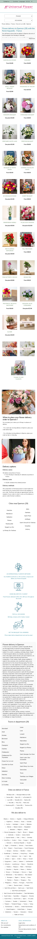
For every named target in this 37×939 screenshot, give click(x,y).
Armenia (16, 821)
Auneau (4, 735)
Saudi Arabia (7, 896)
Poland (15, 883)
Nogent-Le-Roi (9, 527)
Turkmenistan (8, 906)
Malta (21, 867)
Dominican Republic (19, 843)
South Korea (17, 898)
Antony (27, 529)
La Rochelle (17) (27, 797)
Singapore (24, 896)
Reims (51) (26, 802)
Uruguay (29, 909)
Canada (18, 835)
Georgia (9, 851)
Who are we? (4, 923)
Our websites (4, 927)
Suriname (7, 901)
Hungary (31, 853)
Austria (8, 824)
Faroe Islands (29, 845)
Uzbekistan (8, 912)
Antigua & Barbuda (28, 819)
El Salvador (14, 845)
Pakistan (9, 880)
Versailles (27, 526)
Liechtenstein (29, 861)
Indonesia (14, 856)
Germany (15, 851)
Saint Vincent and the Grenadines (13, 893)
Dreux (3, 768)
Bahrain (9, 827)
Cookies (20, 931)
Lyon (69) (9, 800)
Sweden (15, 901)
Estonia (21, 845)
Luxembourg (15, 864)
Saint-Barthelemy (29, 893)
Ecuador (29, 843)
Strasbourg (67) (10, 805)
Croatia (14, 840)
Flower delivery (6, 24)
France (13, 24)
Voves (22, 783)
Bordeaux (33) (10, 794)
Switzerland (23, 901)
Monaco (8, 872)
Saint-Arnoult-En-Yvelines (27, 522)
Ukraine (17, 906)
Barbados (12, 829)
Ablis (27, 509)
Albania (5, 819)
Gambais (27, 512)
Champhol (5, 745)
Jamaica (7, 859)
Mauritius (8, 869)
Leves (21, 727)
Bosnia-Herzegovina (9, 832)
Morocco (24, 872)
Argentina (9, 821)
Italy (30, 856)
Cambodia (10, 835)
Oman (29, 877)
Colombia (29, 837)
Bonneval (4, 739)
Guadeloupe (7, 853)
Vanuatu (15, 912)
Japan (13, 859)
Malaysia (15, 867)
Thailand (7, 904)
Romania (26, 885)
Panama (16, 880)
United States (21, 909)
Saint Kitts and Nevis (10, 888)
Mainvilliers (23, 741)
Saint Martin (30, 888)
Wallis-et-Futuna (18, 914)
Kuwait (31, 859)
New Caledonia (19, 875)
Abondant (5, 728)
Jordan (19, 859)
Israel (25, 856)
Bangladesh (27, 827)
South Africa (7, 898)
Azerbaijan (15, 824)
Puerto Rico (29, 883)
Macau (23, 864)
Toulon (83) (19, 805)
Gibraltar (22, 851)
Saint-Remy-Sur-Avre (26, 766)
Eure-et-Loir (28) (20, 24)
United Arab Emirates (27, 906)
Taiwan (30, 901)
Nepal (30, 872)
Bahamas (29, 824)
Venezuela (23, 912)
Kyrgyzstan (8, 861)
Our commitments (6, 925)
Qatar (10, 885)
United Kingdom (10, 909)
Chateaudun (5, 752)
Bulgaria (31, 832)
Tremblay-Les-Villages (26, 776)
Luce (21, 731)
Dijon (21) (17, 797)
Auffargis (27, 519)
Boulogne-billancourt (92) (23, 794)
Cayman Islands (10, 837)
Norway (23, 877)
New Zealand (28, 875)
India (8, 856)
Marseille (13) (18, 800)
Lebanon (21, 861)
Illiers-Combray (6, 778)
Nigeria (16, 877)
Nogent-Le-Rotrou (25, 747)
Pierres (9, 520)
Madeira (9, 867)
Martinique (28, 867)
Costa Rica (7, 840)
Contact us (6, 1)
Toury (21, 773)
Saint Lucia (21, 888)
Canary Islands (26, 835)
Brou (3, 742)
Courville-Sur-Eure (7, 764)
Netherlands (9, 875)
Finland (10, 848)
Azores (22, 824)
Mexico (22, 869)
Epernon (29, 24)
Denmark (9, 843)
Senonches (23, 770)
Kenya (24, 859)
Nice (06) (11, 802)
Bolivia (26, 829)
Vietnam (30, 912)
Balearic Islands (18, 827)
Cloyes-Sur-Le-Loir (7, 761)
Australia (29, 821)
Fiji (5, 848)
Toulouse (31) (28, 805)
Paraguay (23, 880)
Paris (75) (18, 802)
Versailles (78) (19, 808)
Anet (3, 732)
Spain (24, 898)
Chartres (4, 749)
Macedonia (30, 864)
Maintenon (9, 514)
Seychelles (16, 896)
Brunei (25, 832)
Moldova (29, 869)
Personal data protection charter (27, 929)
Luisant (22, 734)
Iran (20, 856)
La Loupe (4, 781)
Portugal (21, 883)
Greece (29, 851)
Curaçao (25, 840)
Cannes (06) (9, 797)
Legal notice (21, 923)
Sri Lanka (30, 898)
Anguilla (19, 819)
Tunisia (25, 904)
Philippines (8, 883)
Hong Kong (23, 853)
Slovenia (31, 896)
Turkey (31, 904)
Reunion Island (18, 885)
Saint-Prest (27, 516)
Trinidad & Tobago (16, 904)
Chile (18, 837)
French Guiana (18, 848)
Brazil (19, 832)
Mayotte (16, 869)
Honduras (15, 853)
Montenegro (16, 872)
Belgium (20, 829)
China (23, 837)
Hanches (9, 510)
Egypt (6, 845)
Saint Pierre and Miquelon (19, 891)
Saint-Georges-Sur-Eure (27, 754)
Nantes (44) (27, 800)
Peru (29, 880)
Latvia (14, 861)
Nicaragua (9, 877)
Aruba (22, 821)
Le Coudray (5, 785)
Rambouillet (9, 524)
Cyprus (32, 840)
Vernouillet (23, 780)
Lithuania (7, 864)
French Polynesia (29, 848)
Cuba (19, 840)
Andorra (12, 819)
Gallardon (9, 517)
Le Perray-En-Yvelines (9, 530)
